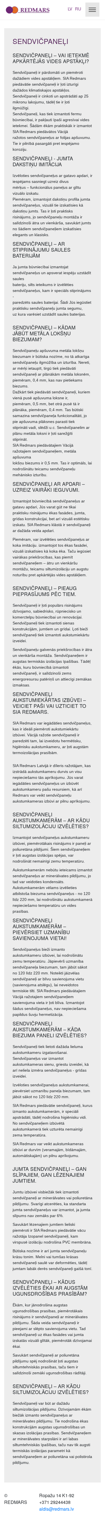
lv (70, 9)
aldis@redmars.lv (56, 1509)
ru (78, 9)
